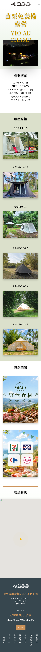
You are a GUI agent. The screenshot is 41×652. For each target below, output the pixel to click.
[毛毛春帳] (20, 222)
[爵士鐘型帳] (20, 261)
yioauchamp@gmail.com (20, 619)
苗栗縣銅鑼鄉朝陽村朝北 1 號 (20, 594)
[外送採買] (20, 451)
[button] (13, 62)
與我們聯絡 (20, 610)
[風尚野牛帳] (20, 181)
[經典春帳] (20, 142)
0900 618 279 (20, 615)
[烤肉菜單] (20, 397)
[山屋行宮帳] (20, 337)
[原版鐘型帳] (20, 299)
